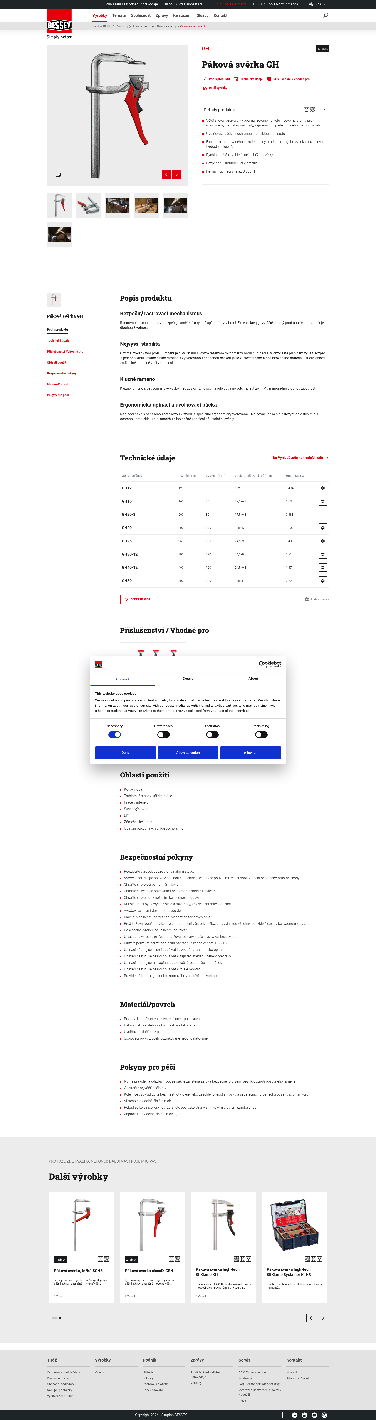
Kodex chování (153, 1390)
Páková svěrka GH (192, 26)
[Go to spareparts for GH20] (323, 527)
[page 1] (54, 1318)
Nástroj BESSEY (103, 26)
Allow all (250, 752)
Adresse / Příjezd (297, 1378)
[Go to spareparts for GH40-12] (323, 567)
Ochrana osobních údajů (63, 1372)
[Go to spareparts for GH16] (323, 501)
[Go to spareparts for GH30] (323, 580)
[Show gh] (59, 205)
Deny (125, 752)
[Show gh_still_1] (88, 205)
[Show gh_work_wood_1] (146, 205)
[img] (117, 115)
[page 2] (60, 1318)
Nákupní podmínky (59, 1390)
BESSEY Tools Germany (227, 4)
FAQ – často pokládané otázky (259, 1384)
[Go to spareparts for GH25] (323, 541)
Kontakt (291, 1372)
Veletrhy (196, 1383)
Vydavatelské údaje (60, 1396)
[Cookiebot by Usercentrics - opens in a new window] (262, 664)
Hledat (242, 1400)
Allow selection (188, 752)
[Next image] (176, 174)
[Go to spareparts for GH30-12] (323, 554)
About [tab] (253, 678)
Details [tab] (188, 678)
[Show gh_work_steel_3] (59, 234)
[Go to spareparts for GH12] (323, 488)
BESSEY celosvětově (252, 1372)
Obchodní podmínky (60, 1384)
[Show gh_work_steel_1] (117, 205)
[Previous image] (166, 174)
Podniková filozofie (155, 1384)
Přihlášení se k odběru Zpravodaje (132, 4)
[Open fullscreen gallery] (58, 174)
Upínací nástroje (143, 26)
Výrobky (122, 26)
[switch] (163, 734)
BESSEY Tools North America (275, 4)
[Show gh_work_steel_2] (175, 205)
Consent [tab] (122, 679)
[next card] (323, 1318)
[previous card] (310, 1318)
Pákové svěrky (166, 26)
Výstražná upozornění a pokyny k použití (259, 1392)
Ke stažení (245, 1378)
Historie (148, 1372)
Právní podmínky (58, 1378)
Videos (99, 1372)
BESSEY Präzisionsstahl (183, 4)
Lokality (148, 1378)
